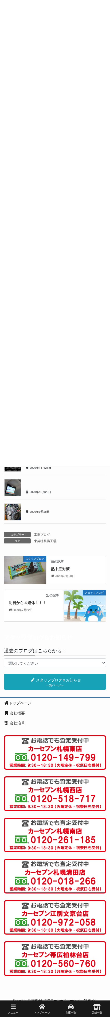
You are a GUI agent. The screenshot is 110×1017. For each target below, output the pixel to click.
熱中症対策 (60, 568)
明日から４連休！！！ (27, 602)
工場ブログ (42, 534)
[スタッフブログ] (25, 569)
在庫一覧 (70, 1012)
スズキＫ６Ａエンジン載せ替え (47, 505)
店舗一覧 (97, 1012)
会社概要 (17, 713)
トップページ (20, 702)
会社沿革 (17, 722)
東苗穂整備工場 (45, 540)
